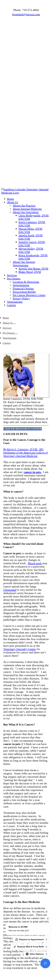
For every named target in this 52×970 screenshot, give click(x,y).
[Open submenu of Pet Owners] (16, 333)
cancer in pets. (33, 472)
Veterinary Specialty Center (19, 649)
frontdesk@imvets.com (26, 14)
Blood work (35, 563)
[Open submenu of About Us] (14, 323)
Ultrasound (9, 589)
